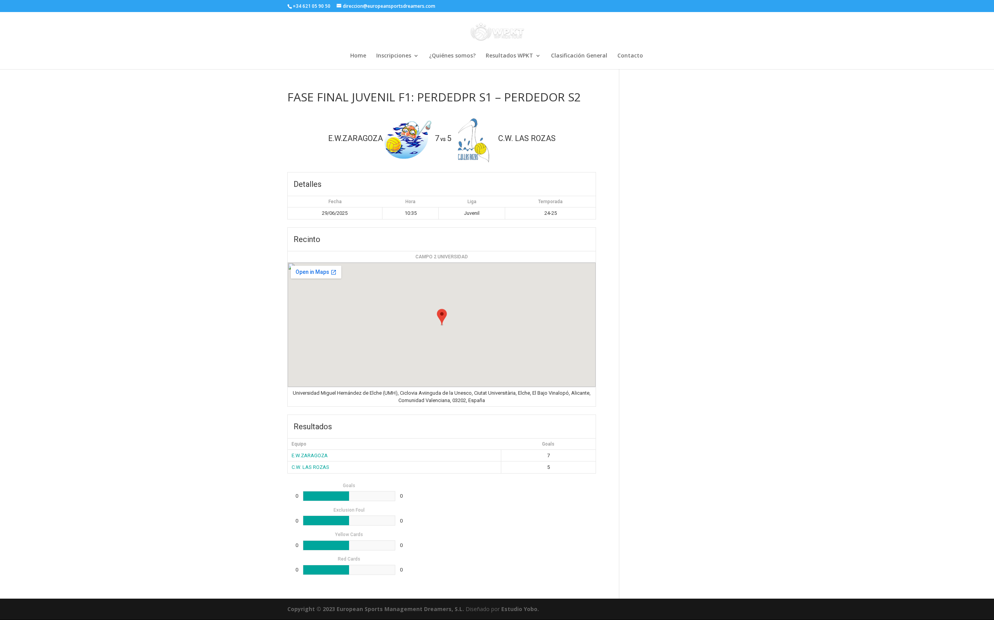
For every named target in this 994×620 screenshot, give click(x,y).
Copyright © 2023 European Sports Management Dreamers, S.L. (375, 609)
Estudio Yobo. (520, 609)
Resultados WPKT (509, 56)
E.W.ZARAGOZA (310, 455)
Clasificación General (579, 56)
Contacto (630, 56)
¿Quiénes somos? (452, 56)
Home (358, 56)
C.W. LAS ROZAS (310, 467)
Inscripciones (393, 56)
